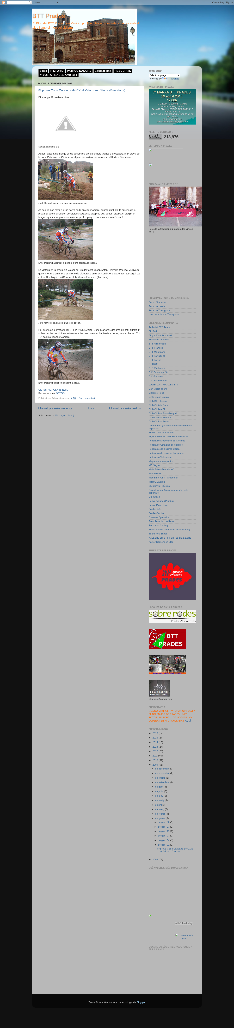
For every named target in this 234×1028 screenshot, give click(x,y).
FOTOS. (60, 393)
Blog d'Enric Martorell (160, 335)
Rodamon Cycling (158, 525)
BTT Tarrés (155, 360)
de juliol (159, 791)
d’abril (158, 805)
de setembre (162, 782)
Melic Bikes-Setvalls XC (161, 469)
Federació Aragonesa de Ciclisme (167, 440)
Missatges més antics (125, 408)
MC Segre (154, 465)
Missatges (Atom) (64, 415)
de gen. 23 (164, 827)
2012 (155, 751)
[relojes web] (184, 931)
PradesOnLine (156, 513)
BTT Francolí (156, 348)
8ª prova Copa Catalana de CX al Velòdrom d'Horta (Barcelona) (81, 90)
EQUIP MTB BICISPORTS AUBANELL (169, 436)
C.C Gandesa (156, 376)
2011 (155, 755)
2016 (155, 733)
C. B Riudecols (157, 368)
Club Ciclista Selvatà (160, 417)
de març (160, 809)
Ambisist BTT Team (159, 327)
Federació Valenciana (160, 457)
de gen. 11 (164, 831)
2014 (155, 742)
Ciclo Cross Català (159, 397)
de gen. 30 (164, 822)
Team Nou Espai (158, 533)
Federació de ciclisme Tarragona (166, 453)
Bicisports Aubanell (159, 339)
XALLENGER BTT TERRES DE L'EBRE (170, 538)
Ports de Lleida (157, 306)
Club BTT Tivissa (158, 401)
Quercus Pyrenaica (159, 517)
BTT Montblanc (157, 352)
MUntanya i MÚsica (159, 486)
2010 (155, 760)
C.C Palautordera (158, 380)
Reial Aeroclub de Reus (161, 521)
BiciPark (153, 331)
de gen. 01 (164, 845)
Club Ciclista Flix (158, 409)
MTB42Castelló (157, 482)
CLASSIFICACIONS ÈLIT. (53, 389)
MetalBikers (155, 473)
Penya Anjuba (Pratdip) (161, 501)
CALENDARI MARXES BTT (163, 384)
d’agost (159, 786)
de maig (160, 800)
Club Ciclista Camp (159, 405)
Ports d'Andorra (157, 302)
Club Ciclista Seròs (159, 421)
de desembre (162, 768)
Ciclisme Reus (156, 393)
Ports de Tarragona (159, 310)
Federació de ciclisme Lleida (164, 449)
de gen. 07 (164, 835)
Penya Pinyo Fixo (158, 505)
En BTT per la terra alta (161, 432)
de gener (160, 818)
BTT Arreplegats (157, 343)
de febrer (160, 813)
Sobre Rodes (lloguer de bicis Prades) (169, 529)
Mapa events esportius (161, 461)
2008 (155, 859)
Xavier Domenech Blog (161, 542)
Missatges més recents (55, 408)
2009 (155, 765)
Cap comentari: (87, 398)
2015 (155, 737)
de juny (159, 796)
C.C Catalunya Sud (159, 372)
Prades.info (155, 509)
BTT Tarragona (157, 356)
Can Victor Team (158, 388)
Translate (174, 78)
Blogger (141, 1002)
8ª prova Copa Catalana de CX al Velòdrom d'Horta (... (175, 850)
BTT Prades (48, 15)
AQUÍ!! (188, 720)
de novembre (162, 773)
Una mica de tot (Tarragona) (164, 314)
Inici (91, 408)
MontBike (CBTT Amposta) (163, 477)
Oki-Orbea (154, 497)
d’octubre (160, 778)
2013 (155, 747)
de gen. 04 (164, 840)
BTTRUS (153, 364)
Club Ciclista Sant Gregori (163, 413)
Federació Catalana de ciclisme (166, 445)
